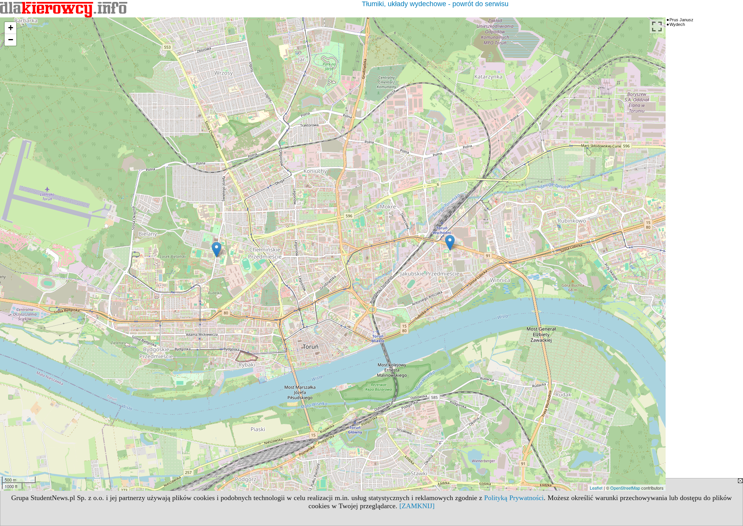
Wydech (677, 24)
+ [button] (10, 27)
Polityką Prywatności (514, 498)
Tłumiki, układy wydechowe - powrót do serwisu (435, 4)
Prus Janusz (681, 19)
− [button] (10, 39)
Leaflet (596, 488)
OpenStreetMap (625, 488)
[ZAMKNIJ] (417, 506)
